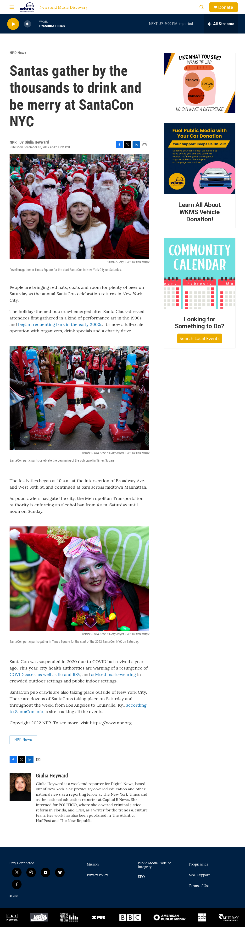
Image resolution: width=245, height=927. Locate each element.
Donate (225, 7)
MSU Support (199, 875)
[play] (13, 24)
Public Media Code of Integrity (154, 865)
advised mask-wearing (113, 674)
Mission (93, 864)
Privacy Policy (97, 875)
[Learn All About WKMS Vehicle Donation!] (199, 158)
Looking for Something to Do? (199, 323)
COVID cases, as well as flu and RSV (45, 674)
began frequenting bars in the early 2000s (60, 324)
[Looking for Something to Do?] (199, 273)
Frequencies (198, 864)
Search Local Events (200, 338)
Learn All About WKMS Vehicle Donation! (199, 212)
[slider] (35, 23)
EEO (141, 877)
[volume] (27, 24)
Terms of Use (199, 886)
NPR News (18, 52)
